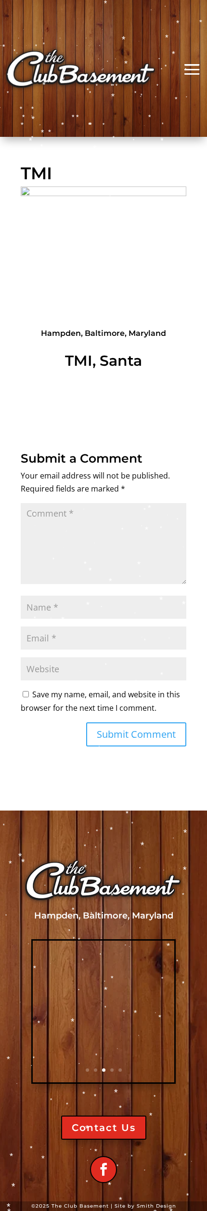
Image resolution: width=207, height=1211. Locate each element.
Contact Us (104, 1127)
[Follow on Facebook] (103, 1169)
